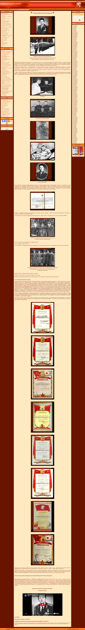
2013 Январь (75, 25)
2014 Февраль (75, 37)
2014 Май (74, 40)
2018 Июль (74, 78)
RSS (83, 7)
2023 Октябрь (75, 118)
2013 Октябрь (75, 33)
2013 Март (74, 27)
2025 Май (74, 134)
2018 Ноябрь (75, 81)
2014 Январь (75, 36)
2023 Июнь (74, 114)
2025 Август (75, 137)
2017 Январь (75, 65)
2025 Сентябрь (75, 138)
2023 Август (75, 116)
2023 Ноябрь (75, 119)
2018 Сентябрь (75, 79)
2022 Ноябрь (75, 108)
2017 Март (74, 67)
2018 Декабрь (75, 82)
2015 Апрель (75, 48)
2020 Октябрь (75, 94)
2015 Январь (75, 45)
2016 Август (75, 60)
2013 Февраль (75, 26)
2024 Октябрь (75, 128)
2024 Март (74, 123)
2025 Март (74, 133)
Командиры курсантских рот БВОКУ (34, 621)
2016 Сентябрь (75, 61)
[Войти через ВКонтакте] (5, 121)
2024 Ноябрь (75, 129)
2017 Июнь (74, 69)
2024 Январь (75, 121)
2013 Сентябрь (75, 32)
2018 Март (74, 76)
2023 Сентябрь (75, 117)
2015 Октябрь (75, 52)
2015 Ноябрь (75, 53)
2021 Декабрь (75, 102)
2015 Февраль (75, 46)
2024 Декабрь (75, 130)
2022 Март (74, 105)
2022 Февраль (75, 104)
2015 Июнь (74, 50)
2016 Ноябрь (75, 63)
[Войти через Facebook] (7, 121)
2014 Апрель (75, 39)
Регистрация (14, 9)
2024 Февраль (75, 122)
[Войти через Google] (11, 121)
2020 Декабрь (75, 96)
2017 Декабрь (75, 73)
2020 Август (75, 93)
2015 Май (74, 49)
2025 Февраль (75, 132)
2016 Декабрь (75, 64)
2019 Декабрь (75, 89)
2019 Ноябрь (75, 88)
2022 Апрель (75, 106)
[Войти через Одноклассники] (7, 123)
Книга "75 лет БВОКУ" (78, 155)
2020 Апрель (75, 92)
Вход (18, 9)
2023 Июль (74, 115)
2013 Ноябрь (75, 34)
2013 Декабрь (75, 35)
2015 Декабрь (75, 54)
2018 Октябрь (75, 80)
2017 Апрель (75, 68)
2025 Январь (75, 131)
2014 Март (74, 38)
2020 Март (74, 91)
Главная (2, 9)
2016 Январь (75, 55)
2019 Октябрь (75, 87)
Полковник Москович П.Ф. (8, 9)
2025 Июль (74, 136)
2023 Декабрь (75, 120)
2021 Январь (75, 97)
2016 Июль (74, 59)
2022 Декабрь (75, 109)
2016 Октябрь (75, 62)
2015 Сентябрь (75, 51)
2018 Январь (75, 74)
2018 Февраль (75, 75)
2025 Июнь (74, 135)
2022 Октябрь (75, 107)
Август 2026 (78, 13)
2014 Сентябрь (75, 42)
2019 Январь (75, 83)
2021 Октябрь (75, 100)
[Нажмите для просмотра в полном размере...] (42, 34)
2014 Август (75, 41)
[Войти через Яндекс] (9, 121)
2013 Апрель (75, 28)
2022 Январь (75, 103)
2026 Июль (74, 142)
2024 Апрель (75, 124)
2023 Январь (75, 110)
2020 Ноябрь (75, 95)
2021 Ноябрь (75, 101)
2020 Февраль (75, 90)
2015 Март (74, 47)
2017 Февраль (75, 66)
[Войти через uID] (2, 121)
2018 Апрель (75, 77)
